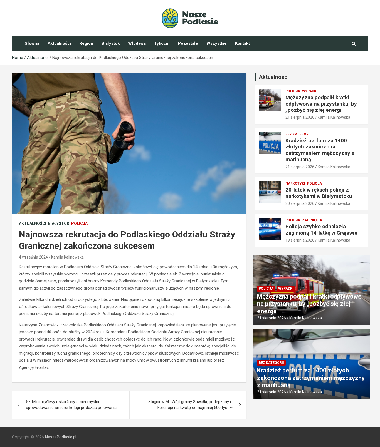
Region (86, 43)
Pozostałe (188, 43)
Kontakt (242, 43)
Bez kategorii (298, 134)
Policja (79, 223)
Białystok (111, 43)
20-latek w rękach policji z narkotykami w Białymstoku (318, 193)
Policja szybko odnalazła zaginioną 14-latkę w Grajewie (321, 229)
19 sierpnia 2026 (299, 240)
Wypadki (309, 91)
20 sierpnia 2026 (299, 203)
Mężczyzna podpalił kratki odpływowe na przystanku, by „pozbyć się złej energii (321, 103)
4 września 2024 (33, 257)
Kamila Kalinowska (67, 257)
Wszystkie (216, 43)
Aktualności (59, 43)
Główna (31, 43)
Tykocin (162, 43)
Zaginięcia (312, 220)
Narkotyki (295, 183)
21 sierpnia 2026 (299, 117)
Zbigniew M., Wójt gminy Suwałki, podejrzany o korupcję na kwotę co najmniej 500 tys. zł (190, 404)
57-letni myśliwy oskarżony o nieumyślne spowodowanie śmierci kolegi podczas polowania (71, 404)
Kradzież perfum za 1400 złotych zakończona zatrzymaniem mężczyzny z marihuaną (320, 150)
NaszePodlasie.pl (60, 436)
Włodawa (137, 43)
